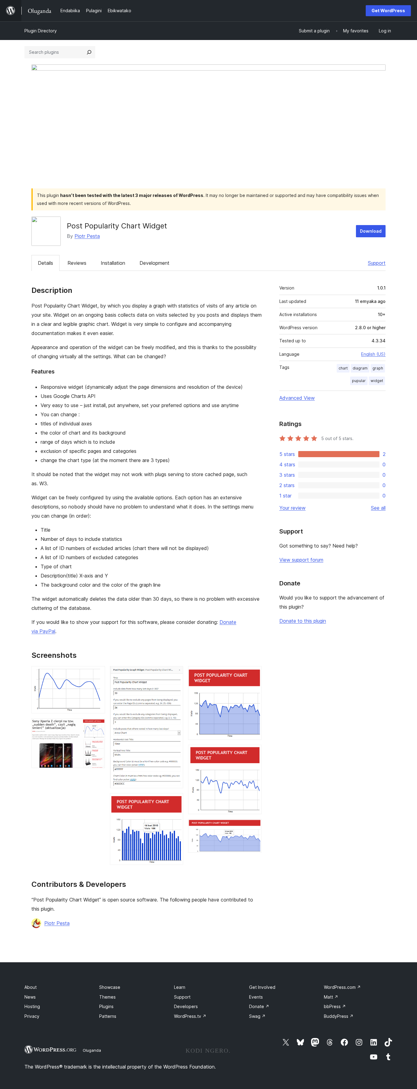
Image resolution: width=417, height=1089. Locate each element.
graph (377, 368)
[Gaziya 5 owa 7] (253, 674)
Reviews (76, 263)
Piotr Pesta (87, 236)
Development (154, 263)
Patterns (107, 1016)
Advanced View (297, 398)
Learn (179, 987)
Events (256, 997)
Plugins (106, 1006)
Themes (107, 997)
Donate (259, 1006)
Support (377, 263)
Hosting (32, 1006)
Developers (186, 1006)
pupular (359, 380)
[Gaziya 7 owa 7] (253, 827)
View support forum (301, 560)
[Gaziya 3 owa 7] (175, 674)
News (30, 997)
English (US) (373, 354)
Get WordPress (388, 10)
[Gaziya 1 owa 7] (97, 674)
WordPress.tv (190, 1016)
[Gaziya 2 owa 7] (97, 726)
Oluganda (92, 1050)
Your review (292, 508)
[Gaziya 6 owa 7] (253, 753)
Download (371, 231)
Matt (331, 997)
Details (45, 263)
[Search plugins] (89, 52)
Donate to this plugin (302, 621)
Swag (257, 1016)
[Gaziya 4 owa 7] (175, 801)
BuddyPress (339, 1016)
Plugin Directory (40, 30)
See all (378, 508)
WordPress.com (342, 987)
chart (343, 368)
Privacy (31, 1016)
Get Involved (262, 987)
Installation (113, 263)
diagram (360, 368)
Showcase (109, 987)
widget (377, 380)
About (30, 987)
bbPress (335, 1006)
